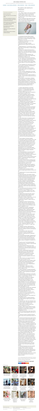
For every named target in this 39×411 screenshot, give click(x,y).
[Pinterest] (23, 363)
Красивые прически (19, 2)
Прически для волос (27, 359)
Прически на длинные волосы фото (25, 358)
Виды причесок (21, 5)
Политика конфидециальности (16, 408)
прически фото (23, 359)
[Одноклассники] (27, 363)
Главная (4, 5)
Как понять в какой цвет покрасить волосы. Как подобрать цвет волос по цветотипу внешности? (10, 19)
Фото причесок (31, 5)
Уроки (26, 5)
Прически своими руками (24, 357)
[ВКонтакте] (20, 363)
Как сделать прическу (12, 5)
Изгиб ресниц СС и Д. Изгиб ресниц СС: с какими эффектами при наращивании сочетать (10, 23)
